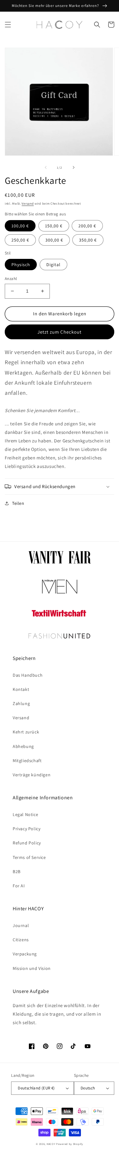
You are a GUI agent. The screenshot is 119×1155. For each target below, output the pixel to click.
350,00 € (88, 240)
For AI (19, 886)
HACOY (51, 1144)
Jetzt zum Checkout (59, 332)
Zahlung (21, 703)
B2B (17, 871)
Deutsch (88, 1088)
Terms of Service (29, 857)
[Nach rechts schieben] (74, 167)
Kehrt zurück (26, 732)
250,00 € (20, 240)
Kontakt (21, 689)
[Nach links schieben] (46, 167)
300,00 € (54, 240)
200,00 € (87, 226)
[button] (8, 25)
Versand (28, 203)
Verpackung (25, 954)
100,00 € (20, 226)
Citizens (21, 939)
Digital (53, 264)
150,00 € (54, 226)
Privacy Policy (26, 828)
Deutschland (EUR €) (36, 1088)
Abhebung (23, 746)
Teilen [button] (18, 503)
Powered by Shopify (69, 1144)
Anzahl (11, 278)
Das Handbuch (28, 675)
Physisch (20, 264)
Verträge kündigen (31, 775)
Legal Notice (25, 814)
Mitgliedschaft (27, 760)
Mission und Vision (32, 968)
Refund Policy (27, 843)
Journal (21, 925)
